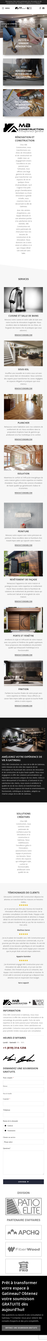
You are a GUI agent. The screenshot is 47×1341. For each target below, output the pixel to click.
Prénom (5, 1086)
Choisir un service (9, 1137)
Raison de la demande (10, 1121)
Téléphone (6, 1110)
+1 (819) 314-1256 (14, 1047)
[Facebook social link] (40, 8)
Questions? (6, 1148)
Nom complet (8, 1078)
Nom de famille (7, 1093)
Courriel (6, 1099)
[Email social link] (43, 8)
